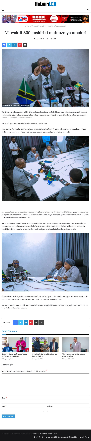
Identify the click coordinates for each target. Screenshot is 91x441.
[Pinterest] (20, 45)
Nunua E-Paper (84, 437)
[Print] (41, 322)
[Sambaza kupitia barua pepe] (25, 45)
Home (29, 26)
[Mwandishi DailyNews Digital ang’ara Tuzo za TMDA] (45, 344)
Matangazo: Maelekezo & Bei (67, 437)
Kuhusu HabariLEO (51, 437)
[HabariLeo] (45, 4)
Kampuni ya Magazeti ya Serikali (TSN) (44, 433)
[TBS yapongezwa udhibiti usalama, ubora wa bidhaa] (75, 344)
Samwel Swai (40, 39)
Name (4, 398)
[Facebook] (4, 45)
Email (4, 406)
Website (50, 406)
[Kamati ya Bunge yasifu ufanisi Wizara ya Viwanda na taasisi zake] (15, 344)
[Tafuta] (88, 9)
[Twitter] (9, 45)
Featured (35, 26)
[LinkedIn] (14, 45)
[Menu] (3, 9)
